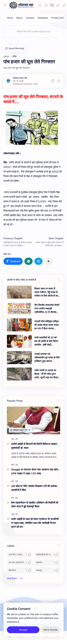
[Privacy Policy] (59, 18)
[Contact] (30, 18)
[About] (19, 18)
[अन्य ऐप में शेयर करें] (48, 261)
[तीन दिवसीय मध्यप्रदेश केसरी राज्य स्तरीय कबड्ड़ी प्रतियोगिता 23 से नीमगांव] (19, 308)
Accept (23, 629)
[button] (57, 5)
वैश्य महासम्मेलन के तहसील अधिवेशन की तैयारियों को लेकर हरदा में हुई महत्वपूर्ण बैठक (34, 504)
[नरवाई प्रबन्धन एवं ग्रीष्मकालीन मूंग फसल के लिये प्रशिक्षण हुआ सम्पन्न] (19, 357)
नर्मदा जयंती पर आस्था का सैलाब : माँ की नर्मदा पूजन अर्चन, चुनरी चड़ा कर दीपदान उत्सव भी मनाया (46, 374)
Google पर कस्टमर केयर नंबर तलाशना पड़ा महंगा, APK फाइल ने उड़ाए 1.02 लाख (35, 471)
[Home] (10, 18)
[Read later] (52, 80)
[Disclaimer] (43, 18)
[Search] (40, 5)
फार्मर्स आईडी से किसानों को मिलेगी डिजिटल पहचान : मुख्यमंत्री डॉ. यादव (34, 445)
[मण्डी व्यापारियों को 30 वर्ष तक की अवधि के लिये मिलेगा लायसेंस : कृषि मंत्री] (19, 341)
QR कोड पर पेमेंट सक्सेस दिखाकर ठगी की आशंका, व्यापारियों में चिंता (34, 488)
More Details (51, 629)
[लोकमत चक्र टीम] (20, 78)
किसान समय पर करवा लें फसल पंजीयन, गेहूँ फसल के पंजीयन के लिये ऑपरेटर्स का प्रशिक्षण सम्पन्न (46, 292)
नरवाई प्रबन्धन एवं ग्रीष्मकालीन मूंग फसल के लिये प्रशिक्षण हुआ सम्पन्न (47, 357)
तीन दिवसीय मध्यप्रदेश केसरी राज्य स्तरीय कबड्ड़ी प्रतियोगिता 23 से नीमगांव (46, 308)
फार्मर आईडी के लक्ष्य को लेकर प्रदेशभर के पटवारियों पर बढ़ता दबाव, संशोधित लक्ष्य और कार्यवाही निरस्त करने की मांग (35, 522)
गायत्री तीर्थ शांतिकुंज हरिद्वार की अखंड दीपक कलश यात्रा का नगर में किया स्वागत (46, 325)
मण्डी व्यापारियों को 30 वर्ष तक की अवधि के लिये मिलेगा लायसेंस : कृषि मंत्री (46, 341)
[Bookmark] (46, 5)
